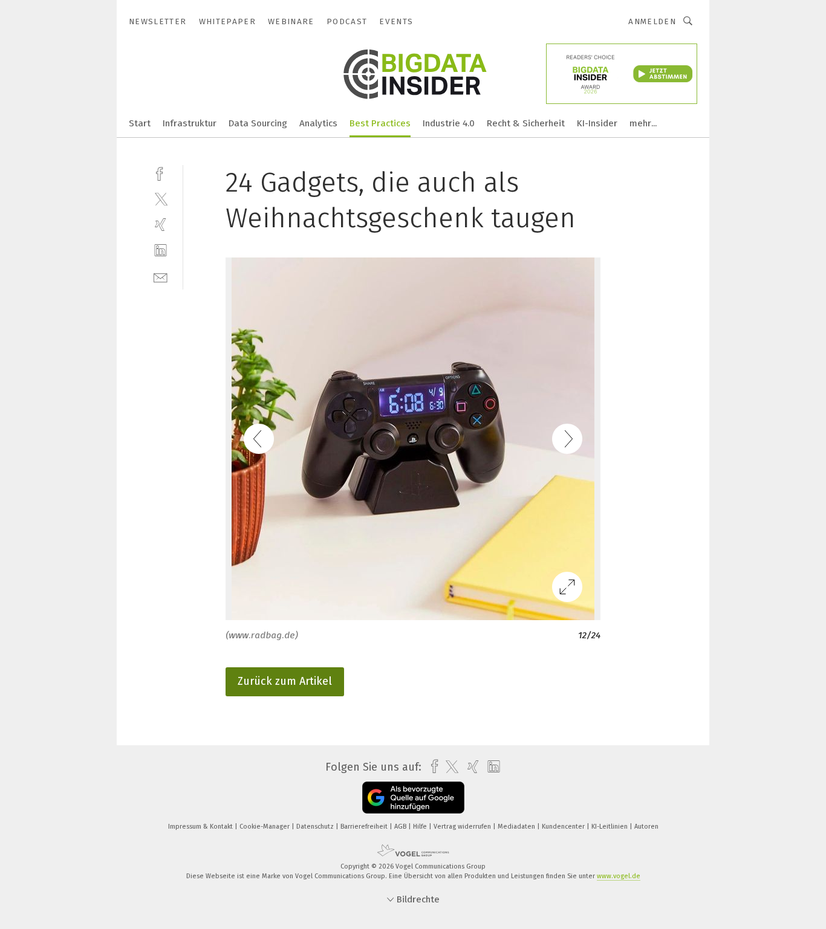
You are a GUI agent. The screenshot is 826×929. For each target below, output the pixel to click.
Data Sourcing (258, 123)
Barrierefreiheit (364, 826)
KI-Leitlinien (610, 826)
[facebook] (160, 172)
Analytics (318, 123)
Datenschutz (316, 826)
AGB (401, 826)
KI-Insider (597, 123)
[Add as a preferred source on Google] (413, 798)
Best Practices (380, 123)
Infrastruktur (189, 123)
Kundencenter (564, 826)
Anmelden (652, 21)
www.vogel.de (618, 876)
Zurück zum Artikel (285, 681)
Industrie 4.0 (449, 123)
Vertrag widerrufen (463, 826)
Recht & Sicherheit (526, 123)
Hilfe (421, 826)
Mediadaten (517, 826)
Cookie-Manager (265, 826)
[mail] (160, 276)
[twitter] (160, 198)
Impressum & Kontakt (201, 826)
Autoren (646, 826)
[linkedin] (160, 250)
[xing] (160, 224)
